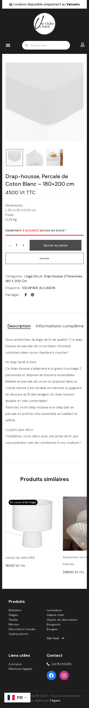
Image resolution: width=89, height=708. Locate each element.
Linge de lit (34, 276)
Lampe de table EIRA (20, 558)
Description (19, 326)
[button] (7, 45)
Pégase (55, 700)
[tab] (19, 326)
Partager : (12, 295)
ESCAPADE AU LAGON (38, 288)
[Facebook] (26, 295)
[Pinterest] (32, 295)
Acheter (44, 258)
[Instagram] (64, 675)
